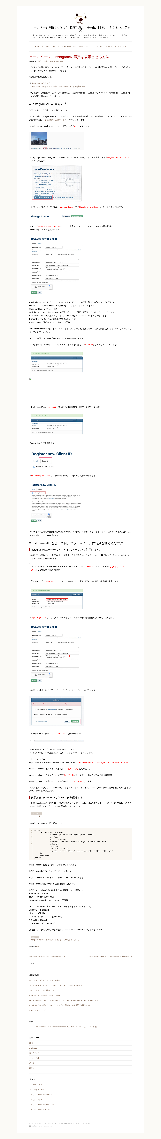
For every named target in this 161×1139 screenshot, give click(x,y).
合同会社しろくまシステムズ (44, 1124)
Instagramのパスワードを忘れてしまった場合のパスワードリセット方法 (110, 956)
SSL (80, 1027)
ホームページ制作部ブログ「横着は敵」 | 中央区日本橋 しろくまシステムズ (80, 29)
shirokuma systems (56, 61)
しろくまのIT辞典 (35, 1100)
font (47, 1027)
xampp (83, 1027)
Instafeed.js (35, 816)
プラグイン (94, 1027)
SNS (74, 46)
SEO (77, 1027)
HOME (37, 46)
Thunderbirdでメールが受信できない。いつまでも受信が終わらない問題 (55, 985)
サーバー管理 (66, 46)
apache (31, 1027)
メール (31, 1063)
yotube (87, 1027)
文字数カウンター (35, 1085)
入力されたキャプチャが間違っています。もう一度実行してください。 (55, 940)
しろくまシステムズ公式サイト (116, 46)
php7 (73, 1027)
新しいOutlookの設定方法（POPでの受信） (45, 980)
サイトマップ (99, 46)
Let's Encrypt (63, 1027)
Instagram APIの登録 (41, 83)
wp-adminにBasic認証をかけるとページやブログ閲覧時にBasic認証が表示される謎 (59, 1005)
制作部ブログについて (86, 46)
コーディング (55, 46)
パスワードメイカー (36, 1090)
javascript (54, 1027)
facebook (42, 1027)
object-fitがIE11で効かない (38, 1010)
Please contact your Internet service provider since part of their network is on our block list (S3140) (64, 1000)
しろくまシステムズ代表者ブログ (41, 1105)
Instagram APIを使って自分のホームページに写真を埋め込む (59, 86)
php (69, 1027)
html (49, 1027)
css (36, 1026)
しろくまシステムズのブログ (40, 1109)
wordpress (45, 46)
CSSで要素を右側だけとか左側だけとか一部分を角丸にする (47, 956)
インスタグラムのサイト (54, 120)
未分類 (31, 1068)
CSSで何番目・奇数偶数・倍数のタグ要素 (45, 995)
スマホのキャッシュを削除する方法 (42, 990)
